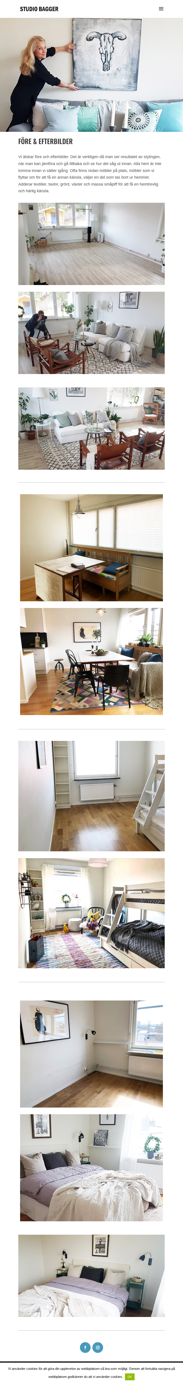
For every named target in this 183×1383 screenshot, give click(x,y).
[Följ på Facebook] (85, 1347)
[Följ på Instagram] (97, 1347)
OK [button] (130, 1377)
